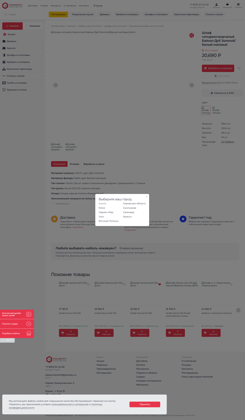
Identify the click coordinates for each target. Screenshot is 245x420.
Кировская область (134, 203)
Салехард (128, 212)
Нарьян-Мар (106, 212)
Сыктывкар (129, 208)
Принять (145, 404)
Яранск (127, 216)
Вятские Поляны (109, 221)
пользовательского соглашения (70, 404)
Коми (102, 208)
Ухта (101, 216)
